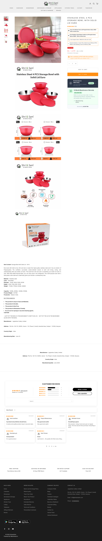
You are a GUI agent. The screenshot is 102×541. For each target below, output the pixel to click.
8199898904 (75, 501)
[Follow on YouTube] (13, 529)
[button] (71, 26)
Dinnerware (30, 8)
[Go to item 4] (6, 36)
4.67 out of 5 (24, 390)
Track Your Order (28, 494)
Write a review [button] (82, 389)
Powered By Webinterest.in (11, 536)
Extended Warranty (29, 502)
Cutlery (79, 8)
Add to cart (82, 69)
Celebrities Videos (52, 499)
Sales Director (27, 504)
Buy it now (83, 74)
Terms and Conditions (29, 507)
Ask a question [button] (82, 393)
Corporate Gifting (51, 504)
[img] (9, 416)
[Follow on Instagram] (9, 529)
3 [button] (51, 446)
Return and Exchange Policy (31, 489)
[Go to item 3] (6, 30)
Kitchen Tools (69, 8)
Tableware (89, 8)
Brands (58, 10)
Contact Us (50, 510)
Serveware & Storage (44, 8)
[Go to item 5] (6, 41)
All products (27, 499)
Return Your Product (29, 496)
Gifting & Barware (47, 10)
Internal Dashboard (52, 515)
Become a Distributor (52, 502)
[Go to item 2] (6, 24)
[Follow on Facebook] (4, 529)
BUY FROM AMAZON (9, 298)
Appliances (58, 8)
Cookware (19, 8)
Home (11, 8)
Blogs (48, 491)
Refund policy (27, 491)
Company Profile (51, 489)
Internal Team (51, 512)
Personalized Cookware (30, 510)
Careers (49, 494)
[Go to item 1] (6, 19)
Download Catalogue (52, 496)
